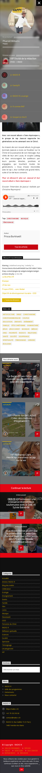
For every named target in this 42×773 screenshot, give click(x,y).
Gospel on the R (19, 117)
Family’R (16, 85)
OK (22, 769)
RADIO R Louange (20, 96)
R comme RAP (18, 106)
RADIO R (16, 75)
